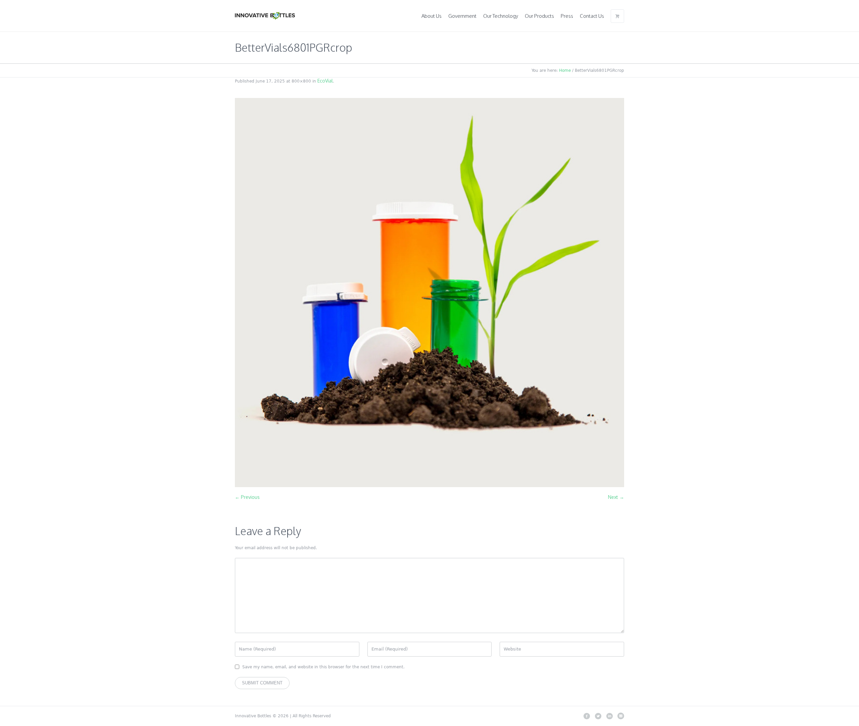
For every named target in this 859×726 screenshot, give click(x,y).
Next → (616, 497)
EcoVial (325, 81)
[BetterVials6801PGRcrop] (429, 292)
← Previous (247, 497)
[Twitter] (598, 716)
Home (565, 70)
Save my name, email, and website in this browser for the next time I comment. (323, 667)
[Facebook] (586, 716)
